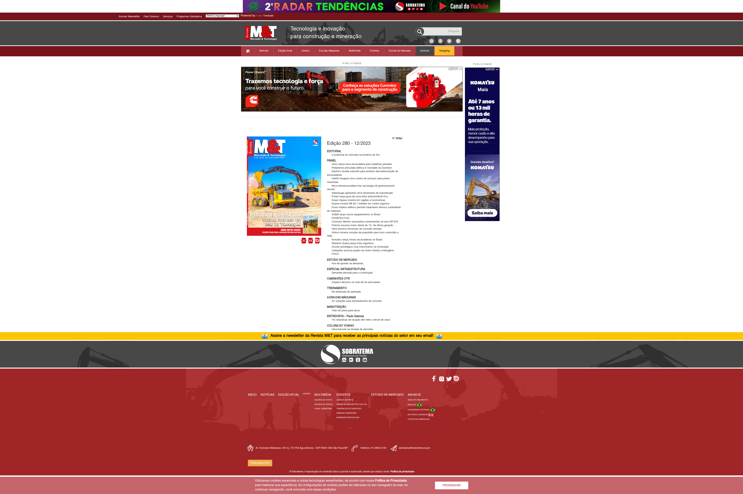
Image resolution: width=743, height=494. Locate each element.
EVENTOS (343, 394)
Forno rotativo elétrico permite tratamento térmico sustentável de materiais (364, 209)
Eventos (374, 51)
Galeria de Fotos (323, 400)
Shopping (444, 51)
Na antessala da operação (344, 292)
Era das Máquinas (329, 51)
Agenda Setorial (345, 400)
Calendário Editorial (419, 410)
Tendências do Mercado (348, 409)
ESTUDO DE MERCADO (387, 394)
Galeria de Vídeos (323, 404)
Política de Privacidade (391, 480)
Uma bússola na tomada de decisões (350, 329)
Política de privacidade (402, 472)
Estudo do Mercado (400, 51)
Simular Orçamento (418, 400)
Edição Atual (285, 51)
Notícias (264, 51)
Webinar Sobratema (346, 413)
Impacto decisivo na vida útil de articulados (353, 282)
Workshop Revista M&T (348, 418)
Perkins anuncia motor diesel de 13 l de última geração (360, 225)
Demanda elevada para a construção (350, 273)
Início (252, 394)
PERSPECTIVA (338, 218)
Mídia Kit (412, 405)
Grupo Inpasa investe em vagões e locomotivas (356, 200)
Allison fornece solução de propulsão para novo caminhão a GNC (362, 234)
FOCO (333, 254)
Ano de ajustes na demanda (345, 263)
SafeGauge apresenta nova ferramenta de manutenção (360, 193)
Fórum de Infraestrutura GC (351, 404)
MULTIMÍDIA (322, 394)
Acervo (306, 51)
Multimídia (354, 51)
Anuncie (424, 51)
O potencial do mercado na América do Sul (353, 155)
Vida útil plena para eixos (343, 310)
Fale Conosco (151, 16)
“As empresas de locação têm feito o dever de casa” (358, 320)
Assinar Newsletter (129, 16)
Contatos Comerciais (419, 419)
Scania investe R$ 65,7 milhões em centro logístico (358, 203)
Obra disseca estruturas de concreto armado (354, 229)
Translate (268, 16)
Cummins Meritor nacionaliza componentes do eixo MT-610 (362, 221)
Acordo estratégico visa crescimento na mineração (358, 247)
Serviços (168, 16)
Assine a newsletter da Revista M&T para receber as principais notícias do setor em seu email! (351, 336)
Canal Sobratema (323, 409)
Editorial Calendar (418, 415)
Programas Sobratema (189, 16)
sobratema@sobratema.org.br (414, 448)
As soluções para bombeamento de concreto (354, 301)
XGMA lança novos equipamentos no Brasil (353, 214)
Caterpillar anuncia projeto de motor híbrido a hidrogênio (360, 250)
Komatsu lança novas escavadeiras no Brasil (354, 239)
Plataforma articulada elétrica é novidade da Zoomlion (359, 168)
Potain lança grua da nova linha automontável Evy (357, 196)
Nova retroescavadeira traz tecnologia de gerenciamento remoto (361, 188)
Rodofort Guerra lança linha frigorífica (350, 243)
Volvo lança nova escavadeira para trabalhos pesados (359, 164)
